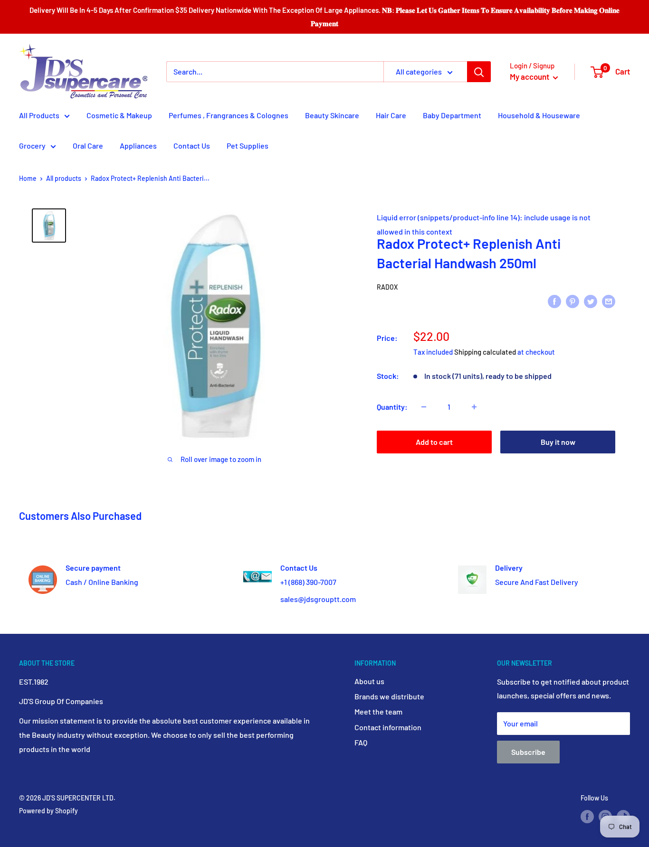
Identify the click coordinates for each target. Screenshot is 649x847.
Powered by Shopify (48, 811)
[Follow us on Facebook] (587, 816)
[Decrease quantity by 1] (424, 407)
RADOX (387, 287)
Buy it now (558, 441)
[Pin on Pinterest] (572, 300)
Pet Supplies (247, 145)
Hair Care (391, 115)
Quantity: (392, 406)
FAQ (360, 742)
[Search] (479, 71)
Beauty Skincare (332, 115)
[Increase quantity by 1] (474, 407)
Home (28, 178)
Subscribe (528, 751)
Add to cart (434, 441)
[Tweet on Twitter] (590, 300)
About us (369, 681)
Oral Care (88, 145)
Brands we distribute (389, 696)
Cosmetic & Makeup (119, 115)
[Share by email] (608, 300)
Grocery (32, 145)
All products (63, 178)
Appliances (138, 145)
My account (530, 76)
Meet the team (378, 711)
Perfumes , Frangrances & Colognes (228, 115)
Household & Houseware (539, 115)
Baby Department (452, 115)
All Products (39, 115)
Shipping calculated (485, 352)
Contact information (387, 727)
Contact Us (191, 145)
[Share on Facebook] (554, 300)
